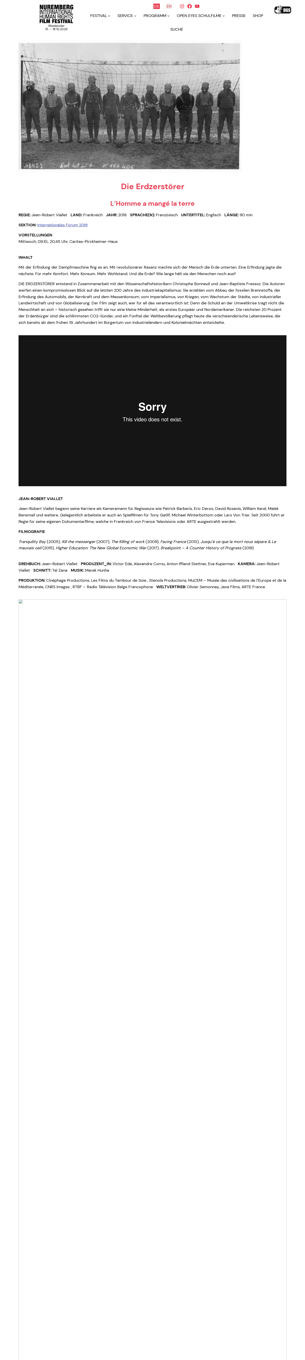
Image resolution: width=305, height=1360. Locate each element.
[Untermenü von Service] (135, 16)
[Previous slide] (24, 1007)
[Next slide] (281, 1007)
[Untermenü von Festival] (109, 16)
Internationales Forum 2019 (62, 225)
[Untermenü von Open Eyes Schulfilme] (223, 16)
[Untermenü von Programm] (168, 16)
